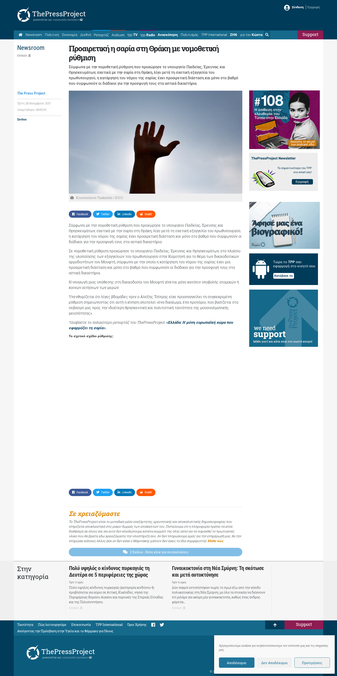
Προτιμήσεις (312, 662)
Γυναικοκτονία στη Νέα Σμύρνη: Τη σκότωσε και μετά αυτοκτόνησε (218, 571)
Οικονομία (69, 35)
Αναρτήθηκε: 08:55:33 (31, 110)
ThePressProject (59, 13)
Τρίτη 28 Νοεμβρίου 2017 (34, 103)
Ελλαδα (22, 55)
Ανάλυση (118, 35)
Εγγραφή (313, 7)
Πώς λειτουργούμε (52, 624)
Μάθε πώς (215, 541)
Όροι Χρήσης (136, 624)
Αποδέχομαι (236, 662)
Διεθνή (85, 35)
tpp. (132, 35)
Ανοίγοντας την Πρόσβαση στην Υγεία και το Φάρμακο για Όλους (65, 631)
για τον (251, 35)
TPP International (214, 35)
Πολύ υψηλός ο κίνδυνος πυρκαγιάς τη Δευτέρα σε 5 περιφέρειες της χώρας (109, 571)
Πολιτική (52, 35)
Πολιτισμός (189, 35)
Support (310, 34)
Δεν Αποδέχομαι (274, 662)
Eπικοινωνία (81, 624)
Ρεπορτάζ (101, 35)
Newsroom (33, 35)
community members (66, 19)
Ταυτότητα (25, 624)
